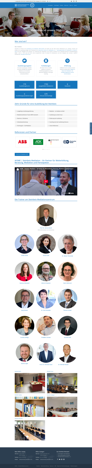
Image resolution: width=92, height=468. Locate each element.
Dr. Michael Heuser (63, 364)
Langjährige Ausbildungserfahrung (25, 111)
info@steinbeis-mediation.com (25, 459)
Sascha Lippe (24, 363)
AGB (55, 465)
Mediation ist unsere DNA (46, 30)
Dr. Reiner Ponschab (67, 256)
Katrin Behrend (67, 283)
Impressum (52, 465)
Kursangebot (50, 5)
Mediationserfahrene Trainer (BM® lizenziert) (27, 114)
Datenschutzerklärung (45, 465)
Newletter (38, 465)
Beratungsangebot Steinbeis (64, 455)
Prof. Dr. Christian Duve (46, 364)
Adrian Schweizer (46, 283)
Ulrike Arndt (24, 255)
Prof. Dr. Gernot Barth (46, 228)
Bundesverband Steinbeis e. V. (64, 456)
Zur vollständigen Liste (22, 154)
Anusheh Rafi (67, 337)
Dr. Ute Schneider (46, 310)
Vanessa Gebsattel (24, 283)
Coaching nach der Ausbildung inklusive (58, 122)
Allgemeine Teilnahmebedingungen (63, 465)
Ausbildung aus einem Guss (55, 114)
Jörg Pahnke (24, 310)
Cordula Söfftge (24, 337)
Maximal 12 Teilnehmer (22, 118)
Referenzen (66, 5)
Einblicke (61, 5)
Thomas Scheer (67, 310)
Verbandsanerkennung (22, 122)
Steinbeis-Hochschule (26, 54)
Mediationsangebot (74, 465)
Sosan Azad (46, 255)
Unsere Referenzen (53, 125)
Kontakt (75, 5)
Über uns (71, 5)
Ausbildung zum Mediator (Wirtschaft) (35, 48)
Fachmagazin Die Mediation (64, 453)
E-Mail (49, 1)
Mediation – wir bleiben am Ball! (56, 111)
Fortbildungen (56, 5)
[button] (43, 149)
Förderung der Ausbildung (55, 118)
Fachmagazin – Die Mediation (24, 125)
